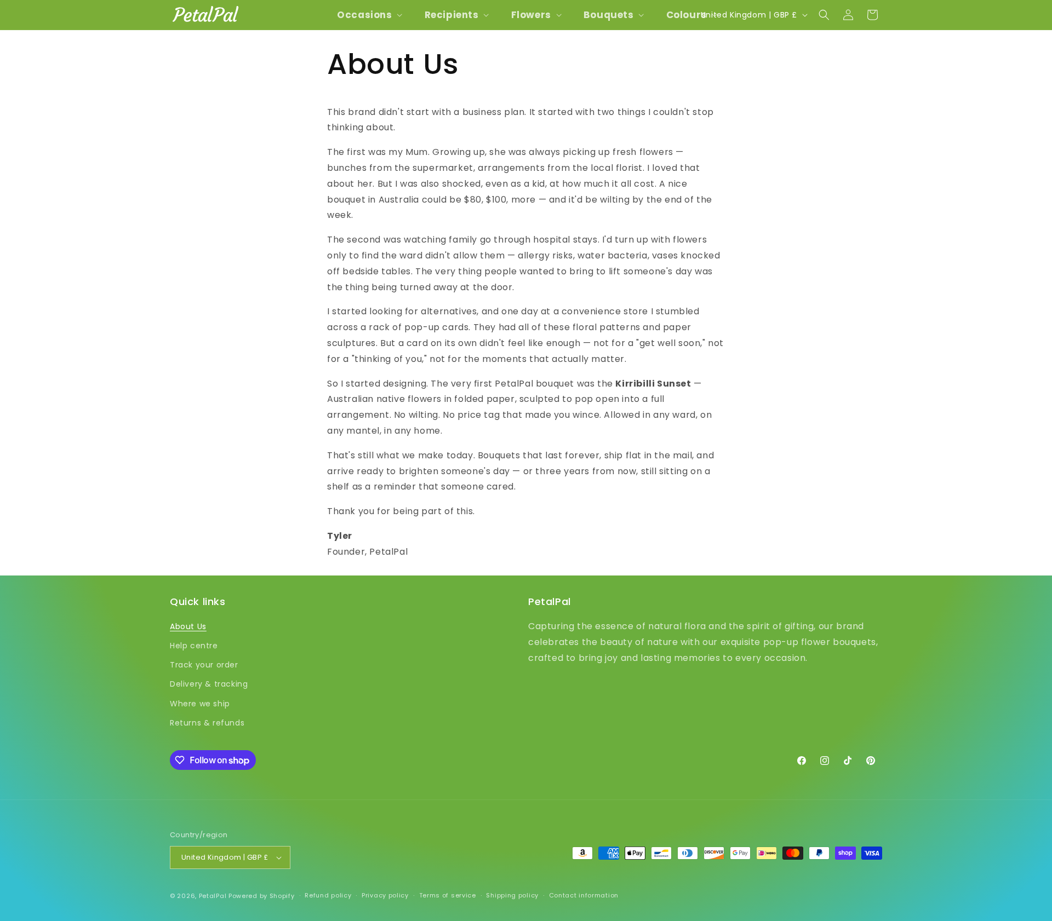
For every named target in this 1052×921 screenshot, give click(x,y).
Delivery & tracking (209, 684)
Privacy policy (385, 895)
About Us (188, 626)
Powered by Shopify (261, 895)
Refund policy (328, 895)
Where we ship (200, 703)
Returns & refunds (207, 722)
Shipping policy (512, 895)
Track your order (204, 664)
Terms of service (447, 895)
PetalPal (213, 895)
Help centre (194, 645)
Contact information (584, 895)
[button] (368, 14)
